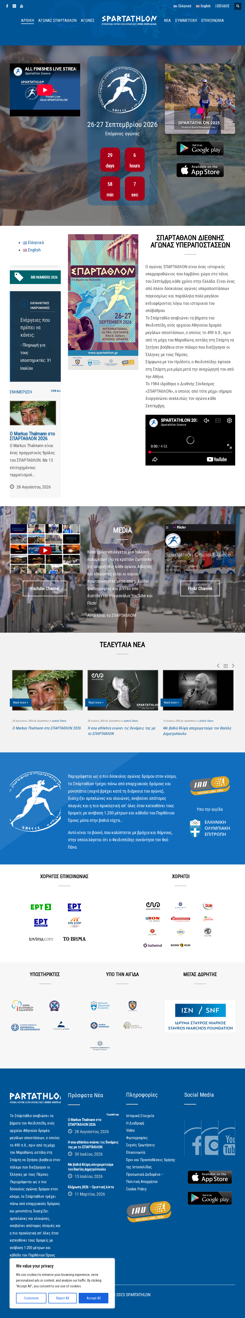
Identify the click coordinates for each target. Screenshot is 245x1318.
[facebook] (7, 6)
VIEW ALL (56, 391)
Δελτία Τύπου (59, 720)
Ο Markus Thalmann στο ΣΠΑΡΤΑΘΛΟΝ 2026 (32, 436)
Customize (31, 1298)
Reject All (62, 1298)
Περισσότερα (112, 1114)
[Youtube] (21, 6)
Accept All (94, 1298)
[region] (62, 1283)
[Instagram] (14, 6)
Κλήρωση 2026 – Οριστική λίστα (91, 1187)
